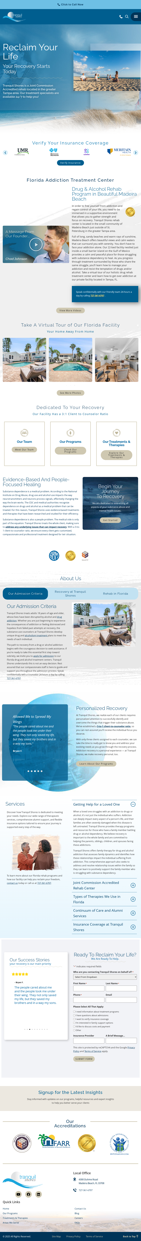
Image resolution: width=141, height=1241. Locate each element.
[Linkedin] (38, 1194)
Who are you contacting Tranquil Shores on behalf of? (103, 972)
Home (6, 1208)
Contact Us (80, 1208)
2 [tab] (70, 385)
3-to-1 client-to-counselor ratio (114, 726)
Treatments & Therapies (15, 1218)
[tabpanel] (24, 359)
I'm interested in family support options (94, 1023)
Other (78, 1030)
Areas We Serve (11, 1222)
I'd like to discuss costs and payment (93, 1026)
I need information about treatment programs (97, 1012)
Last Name (112, 983)
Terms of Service (92, 1051)
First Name (80, 983)
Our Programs (10, 1213)
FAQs (77, 1222)
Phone (77, 995)
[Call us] (121, 16)
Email (109, 995)
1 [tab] (66, 385)
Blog (77, 1213)
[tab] (25, 594)
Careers (79, 1218)
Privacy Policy (73, 1236)
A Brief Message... (115, 1036)
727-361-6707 (97, 295)
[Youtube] (18, 1194)
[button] (136, 16)
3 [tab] (74, 385)
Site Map (56, 1236)
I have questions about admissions (92, 1015)
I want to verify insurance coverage (92, 1019)
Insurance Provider (83, 1036)
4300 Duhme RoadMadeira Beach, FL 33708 (91, 1181)
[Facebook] (28, 1194)
